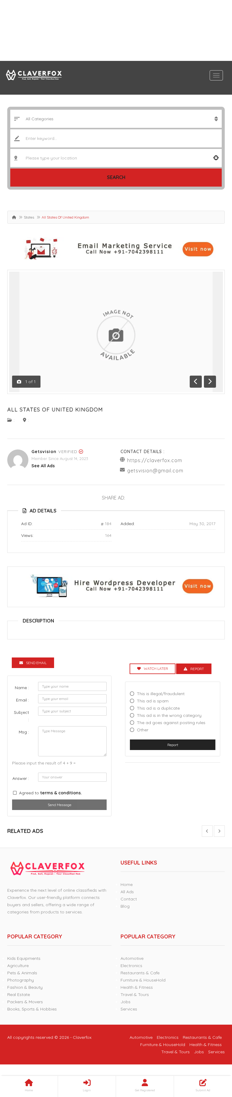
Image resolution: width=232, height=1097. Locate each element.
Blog (125, 906)
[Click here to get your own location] (216, 158)
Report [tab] (197, 669)
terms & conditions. (61, 793)
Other (142, 730)
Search (116, 177)
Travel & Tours (135, 994)
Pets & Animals (22, 973)
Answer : (20, 778)
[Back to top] (212, 1059)
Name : (22, 687)
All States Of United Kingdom (55, 409)
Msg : (24, 732)
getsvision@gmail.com (155, 471)
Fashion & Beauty (25, 987)
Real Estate (18, 994)
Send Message (59, 804)
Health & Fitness (137, 987)
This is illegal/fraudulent (161, 693)
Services (129, 1009)
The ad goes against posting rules (171, 722)
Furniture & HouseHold (143, 980)
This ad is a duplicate (158, 708)
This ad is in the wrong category (169, 715)
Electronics (131, 965)
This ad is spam (153, 701)
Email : (22, 700)
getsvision (43, 451)
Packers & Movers (25, 1001)
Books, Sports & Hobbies (32, 1009)
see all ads (43, 465)
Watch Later (156, 668)
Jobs (125, 1001)
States (29, 217)
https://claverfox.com (154, 460)
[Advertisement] (116, 30)
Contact (129, 899)
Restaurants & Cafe (140, 973)
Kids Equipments (23, 958)
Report (172, 744)
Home (127, 884)
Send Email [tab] (36, 662)
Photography (20, 980)
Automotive (132, 958)
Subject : (21, 716)
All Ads (127, 891)
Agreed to (50, 793)
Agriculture (18, 965)
